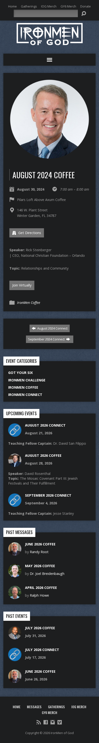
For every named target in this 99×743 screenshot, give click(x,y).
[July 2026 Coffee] (14, 636)
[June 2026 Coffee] (14, 553)
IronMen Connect (25, 394)
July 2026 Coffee (40, 628)
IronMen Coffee (28, 302)
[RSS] (39, 722)
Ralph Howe (39, 595)
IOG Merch (48, 6)
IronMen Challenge (26, 380)
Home (12, 6)
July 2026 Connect (42, 649)
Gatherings (29, 6)
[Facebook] (45, 722)
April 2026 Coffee (41, 587)
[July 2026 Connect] (14, 658)
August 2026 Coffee (43, 455)
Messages (34, 706)
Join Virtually (21, 285)
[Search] (83, 13)
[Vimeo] (59, 722)
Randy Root (39, 552)
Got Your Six (20, 372)
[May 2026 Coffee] (14, 574)
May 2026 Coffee (40, 566)
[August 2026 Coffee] (14, 464)
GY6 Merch (68, 6)
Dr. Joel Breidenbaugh (47, 573)
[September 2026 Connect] (14, 504)
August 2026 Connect (45, 425)
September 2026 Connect (48, 495)
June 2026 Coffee (40, 544)
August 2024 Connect (52, 328)
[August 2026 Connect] (14, 434)
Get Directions (29, 232)
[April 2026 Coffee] (14, 596)
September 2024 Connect (46, 339)
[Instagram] (52, 722)
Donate (85, 6)
